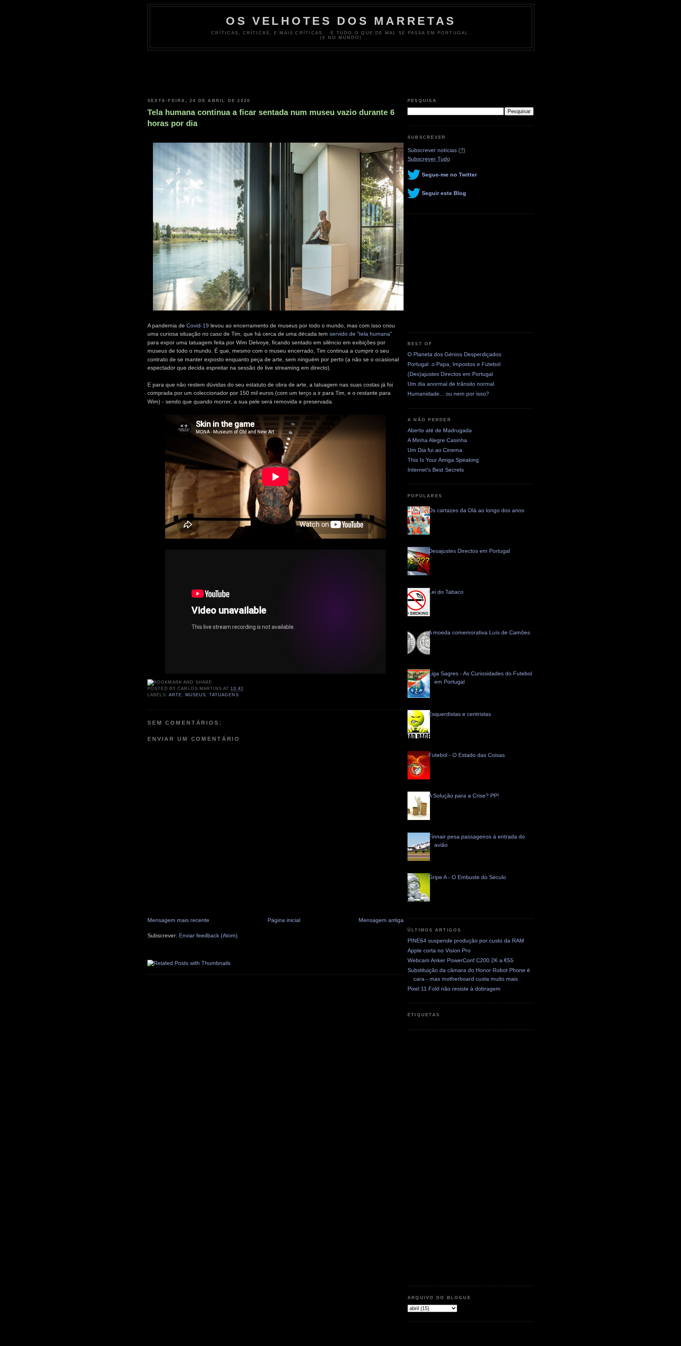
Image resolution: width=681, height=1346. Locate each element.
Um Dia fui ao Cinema (434, 450)
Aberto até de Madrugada (439, 430)
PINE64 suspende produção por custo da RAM (465, 940)
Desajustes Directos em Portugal (469, 551)
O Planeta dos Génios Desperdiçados (454, 354)
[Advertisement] (340, 72)
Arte (175, 694)
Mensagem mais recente (178, 920)
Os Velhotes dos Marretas (341, 21)
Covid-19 (197, 325)
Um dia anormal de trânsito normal (450, 384)
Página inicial (284, 920)
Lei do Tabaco (445, 592)
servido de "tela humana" (360, 334)
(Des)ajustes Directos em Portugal (450, 374)
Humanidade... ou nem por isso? (448, 393)
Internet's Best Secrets (435, 470)
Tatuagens (224, 694)
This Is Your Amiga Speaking (443, 460)
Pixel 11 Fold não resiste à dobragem (454, 988)
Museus (195, 694)
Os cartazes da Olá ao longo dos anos (476, 510)
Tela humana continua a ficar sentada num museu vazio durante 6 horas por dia (270, 118)
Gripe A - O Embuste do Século (467, 877)
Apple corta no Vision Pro (439, 950)
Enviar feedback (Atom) (208, 935)
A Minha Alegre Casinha (437, 440)
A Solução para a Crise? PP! (463, 795)
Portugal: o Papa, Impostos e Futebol (454, 364)
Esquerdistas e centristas (459, 714)
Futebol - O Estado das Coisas (466, 755)
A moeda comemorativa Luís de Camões (479, 632)
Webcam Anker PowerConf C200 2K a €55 (460, 960)
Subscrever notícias (432, 150)
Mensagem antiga (381, 920)
